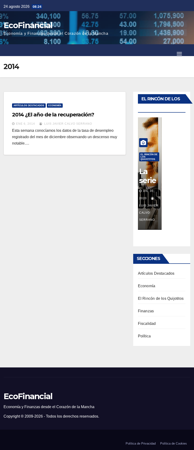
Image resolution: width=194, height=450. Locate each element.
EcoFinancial (28, 25)
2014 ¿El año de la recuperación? (53, 114)
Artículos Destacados (28, 105)
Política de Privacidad (141, 443)
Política (144, 336)
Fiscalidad (147, 324)
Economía (54, 105)
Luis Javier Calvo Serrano (67, 123)
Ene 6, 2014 (25, 123)
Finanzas (146, 311)
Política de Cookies (173, 443)
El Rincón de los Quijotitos (149, 156)
